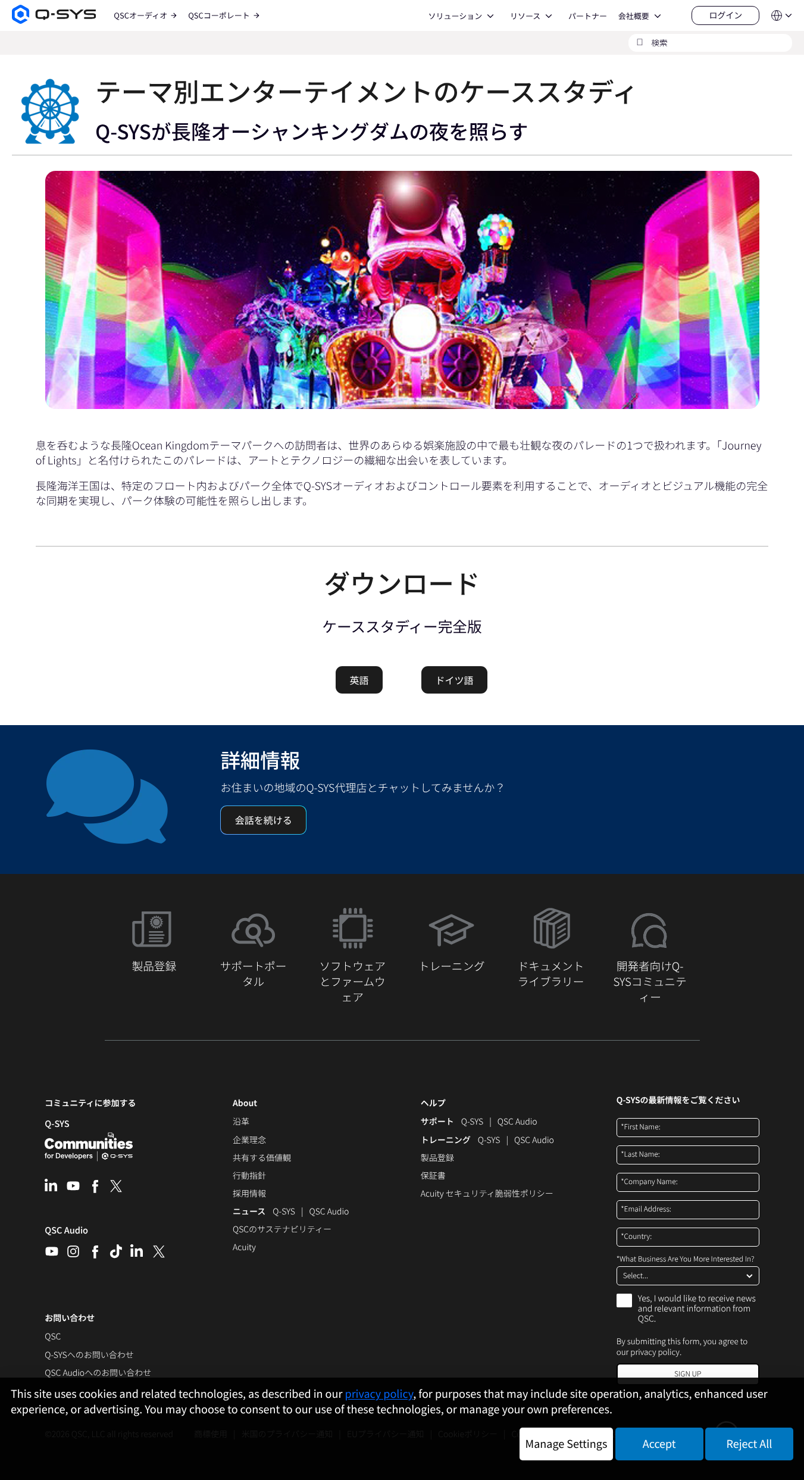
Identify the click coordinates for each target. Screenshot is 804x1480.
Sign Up (687, 1374)
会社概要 (633, 16)
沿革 (241, 1122)
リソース (525, 16)
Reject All (749, 1443)
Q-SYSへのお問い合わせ (89, 1355)
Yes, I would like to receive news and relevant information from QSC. (697, 1309)
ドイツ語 (455, 680)
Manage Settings (566, 1443)
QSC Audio (66, 1233)
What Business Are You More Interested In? (686, 1259)
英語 (358, 680)
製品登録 (437, 1158)
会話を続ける (263, 820)
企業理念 (249, 1141)
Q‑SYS (57, 1123)
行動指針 (249, 1176)
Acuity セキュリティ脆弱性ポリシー (487, 1194)
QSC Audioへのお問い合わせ (98, 1373)
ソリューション (455, 16)
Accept (659, 1443)
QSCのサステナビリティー (282, 1230)
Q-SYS (472, 1122)
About (245, 1103)
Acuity (244, 1248)
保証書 (433, 1176)
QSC (53, 1337)
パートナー (587, 16)
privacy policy (655, 1351)
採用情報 (249, 1194)
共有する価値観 (262, 1158)
